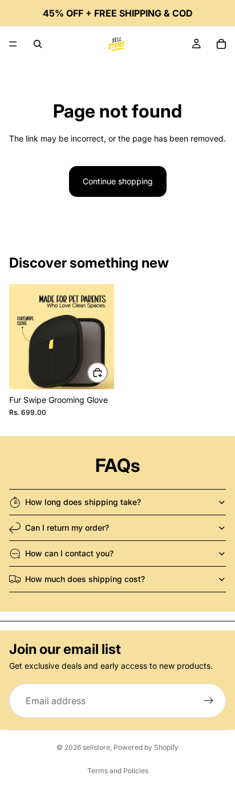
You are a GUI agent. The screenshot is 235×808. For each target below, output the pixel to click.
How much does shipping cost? (85, 579)
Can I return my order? (67, 527)
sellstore (96, 747)
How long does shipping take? (83, 502)
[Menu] (13, 44)
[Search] (37, 43)
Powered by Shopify (146, 747)
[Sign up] (209, 701)
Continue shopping (118, 181)
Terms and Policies (117, 770)
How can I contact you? (69, 553)
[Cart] (221, 43)
